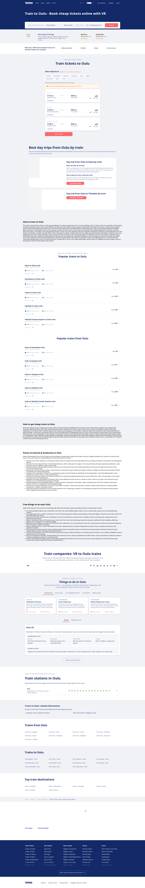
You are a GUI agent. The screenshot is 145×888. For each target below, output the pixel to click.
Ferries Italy (86, 857)
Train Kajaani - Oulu (31, 759)
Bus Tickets (48, 846)
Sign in (118, 3)
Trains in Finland (42, 799)
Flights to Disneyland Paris (72, 857)
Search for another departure (71, 72)
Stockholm (49, 79)
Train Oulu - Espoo (31, 736)
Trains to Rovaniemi (55, 786)
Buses (42, 3)
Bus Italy (47, 854)
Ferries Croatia (87, 851)
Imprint (43, 883)
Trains (37, 3)
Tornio (64, 79)
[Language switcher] (90, 3)
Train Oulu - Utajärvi (31, 739)
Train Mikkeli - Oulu (55, 763)
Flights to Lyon (68, 851)
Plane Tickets (67, 846)
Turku (57, 79)
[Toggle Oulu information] (117, 691)
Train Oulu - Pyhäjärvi (79, 736)
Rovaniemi (57, 76)
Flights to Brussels (69, 854)
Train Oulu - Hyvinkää (55, 736)
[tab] (48, 593)
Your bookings (101, 3)
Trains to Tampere (78, 786)
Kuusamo (74, 76)
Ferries (54, 3)
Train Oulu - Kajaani (31, 732)
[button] (68, 25)
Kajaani (88, 76)
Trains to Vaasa (101, 786)
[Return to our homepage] (30, 3)
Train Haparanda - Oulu (79, 767)
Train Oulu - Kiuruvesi (103, 736)
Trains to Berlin (30, 857)
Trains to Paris (30, 851)
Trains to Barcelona (31, 860)
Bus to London (49, 857)
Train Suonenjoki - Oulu (32, 767)
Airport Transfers (107, 851)
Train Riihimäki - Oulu (31, 763)
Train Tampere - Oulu (79, 759)
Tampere (66, 76)
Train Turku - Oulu (54, 759)
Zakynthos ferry (87, 860)
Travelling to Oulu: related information (38, 713)
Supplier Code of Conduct (79, 883)
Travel (104, 846)
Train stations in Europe (109, 849)
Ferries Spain (86, 854)
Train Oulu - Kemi (54, 732)
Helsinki (48, 76)
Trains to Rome (30, 849)
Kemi (81, 76)
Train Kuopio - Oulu (102, 759)
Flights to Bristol (68, 860)
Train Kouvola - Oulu (78, 763)
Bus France (48, 851)
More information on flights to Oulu (84, 713)
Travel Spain (106, 857)
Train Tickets (29, 846)
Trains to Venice (30, 854)
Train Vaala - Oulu (54, 767)
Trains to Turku (53, 790)
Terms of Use (52, 883)
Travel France (106, 860)
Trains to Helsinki (30, 786)
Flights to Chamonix (69, 849)
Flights (48, 3)
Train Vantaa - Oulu (102, 763)
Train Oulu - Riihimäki (103, 732)
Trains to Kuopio (30, 790)
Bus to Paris (48, 860)
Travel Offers (106, 854)
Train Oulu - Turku (78, 732)
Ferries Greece (87, 849)
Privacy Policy (63, 883)
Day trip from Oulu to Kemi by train (84, 161)
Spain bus (47, 849)
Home (27, 799)
